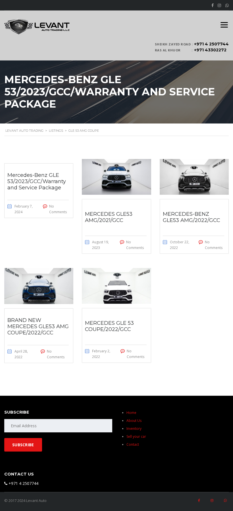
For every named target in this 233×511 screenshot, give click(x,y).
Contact (132, 444)
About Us (134, 420)
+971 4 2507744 (211, 44)
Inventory (134, 428)
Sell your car (136, 436)
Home (131, 412)
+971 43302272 (210, 50)
